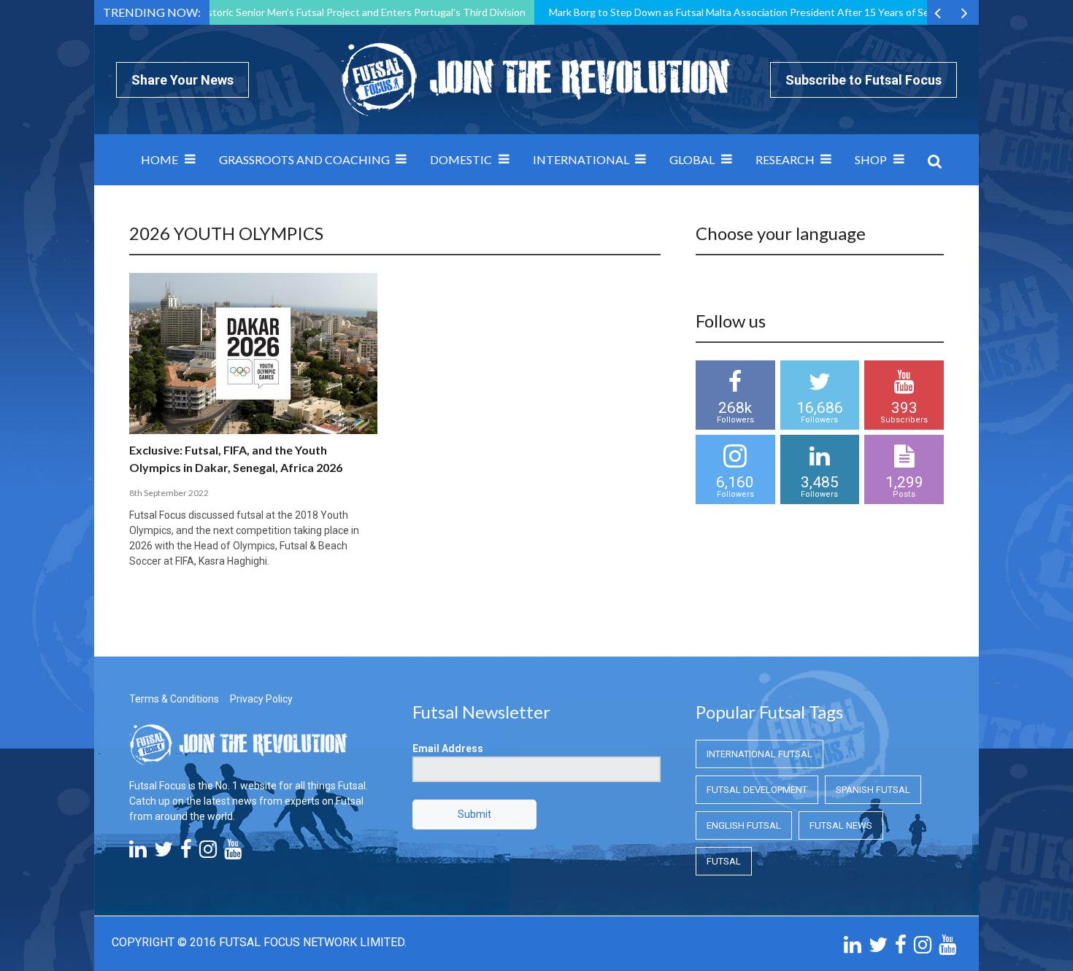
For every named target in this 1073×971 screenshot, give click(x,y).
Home (159, 159)
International (581, 159)
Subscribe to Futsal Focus (863, 80)
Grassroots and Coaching (304, 159)
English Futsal (744, 825)
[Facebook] (186, 853)
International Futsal (759, 753)
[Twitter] (163, 853)
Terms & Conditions (174, 699)
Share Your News (182, 80)
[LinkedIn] (138, 853)
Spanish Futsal (873, 789)
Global (692, 159)
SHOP (871, 159)
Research (785, 159)
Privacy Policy (261, 699)
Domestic (461, 159)
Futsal (724, 861)
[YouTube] (233, 853)
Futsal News (840, 825)
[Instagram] (208, 853)
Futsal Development (757, 789)
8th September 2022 (169, 492)
